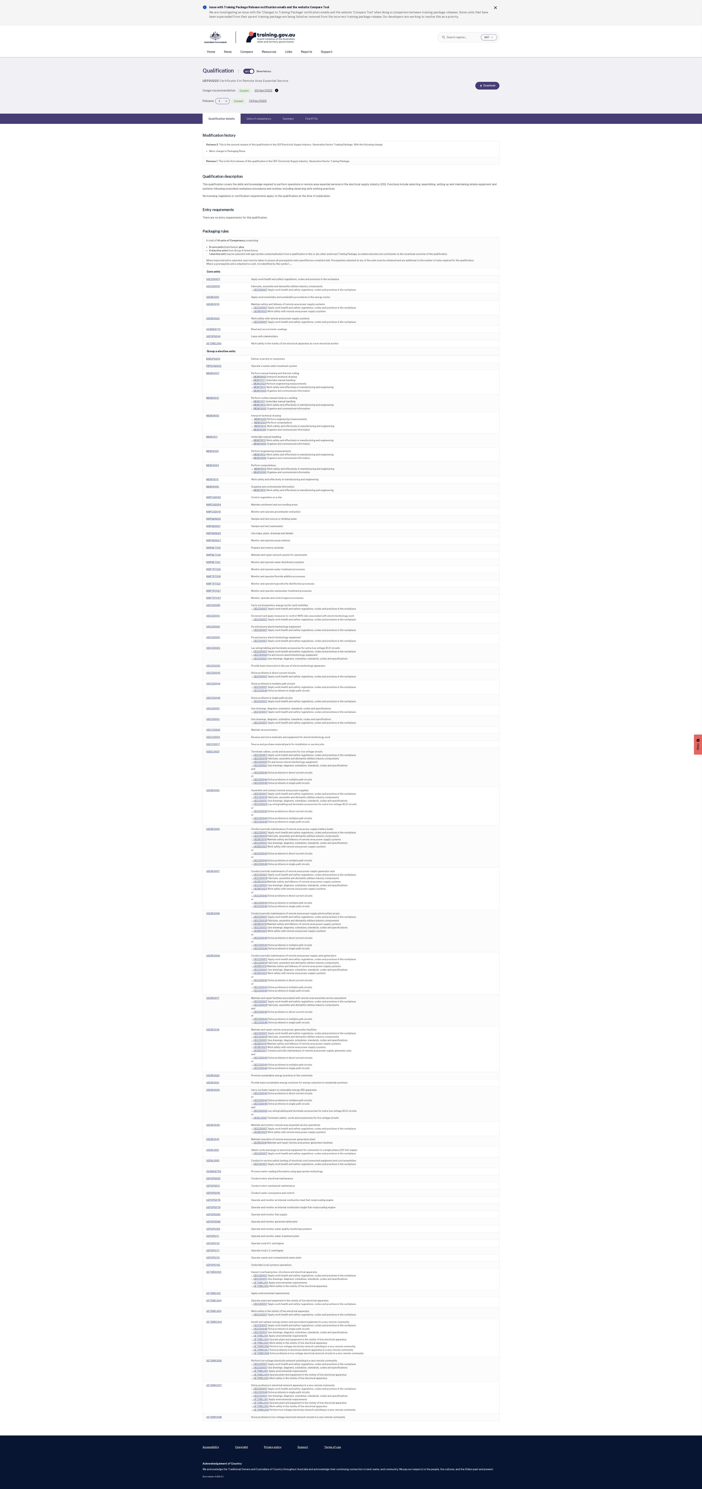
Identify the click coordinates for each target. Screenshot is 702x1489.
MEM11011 (259, 380)
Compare (246, 52)
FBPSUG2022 (213, 366)
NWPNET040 (213, 555)
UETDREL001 (261, 1282)
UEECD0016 (213, 616)
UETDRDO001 (214, 1272)
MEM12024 (260, 422)
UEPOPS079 (213, 1207)
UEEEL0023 (212, 751)
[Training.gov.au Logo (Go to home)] (265, 37)
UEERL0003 (212, 1160)
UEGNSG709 (213, 1171)
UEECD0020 (213, 626)
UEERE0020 (213, 1075)
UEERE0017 (212, 998)
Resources (269, 52)
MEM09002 (260, 376)
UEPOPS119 (213, 1257)
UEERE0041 (212, 1139)
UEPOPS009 (213, 1178)
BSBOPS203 (213, 358)
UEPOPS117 (213, 1250)
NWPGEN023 (213, 533)
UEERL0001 (212, 1150)
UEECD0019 (213, 286)
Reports (306, 52)
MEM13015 (260, 387)
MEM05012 (212, 398)
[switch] (248, 71)
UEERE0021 (212, 1082)
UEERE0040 (213, 1125)
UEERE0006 (213, 829)
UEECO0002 (213, 730)
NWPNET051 (213, 562)
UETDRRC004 (214, 1322)
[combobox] (462, 37)
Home (211, 52)
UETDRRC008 (261, 1353)
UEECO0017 (213, 744)
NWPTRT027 (213, 590)
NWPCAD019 (213, 511)
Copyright (241, 1447)
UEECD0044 (213, 683)
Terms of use (332, 1447)
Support (326, 52)
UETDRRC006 (261, 1346)
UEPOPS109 (213, 1229)
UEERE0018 (212, 1029)
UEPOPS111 (212, 1236)
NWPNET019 (213, 547)
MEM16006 (260, 390)
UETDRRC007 (261, 1350)
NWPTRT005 (213, 569)
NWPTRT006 (213, 576)
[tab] (222, 119)
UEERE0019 (212, 304)
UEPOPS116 (213, 1243)
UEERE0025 (213, 1090)
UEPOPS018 (213, 1193)
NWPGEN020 (213, 519)
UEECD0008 (213, 605)
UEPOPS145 (213, 1265)
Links (288, 52)
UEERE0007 (213, 871)
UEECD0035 (213, 665)
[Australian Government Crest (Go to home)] (219, 37)
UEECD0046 (261, 690)
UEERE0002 (213, 790)
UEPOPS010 (213, 1185)
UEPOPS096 (213, 1214)
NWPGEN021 (213, 526)
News (228, 52)
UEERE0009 (213, 955)
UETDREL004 (213, 1300)
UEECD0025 (213, 648)
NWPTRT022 (213, 583)
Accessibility (211, 1447)
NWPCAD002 (213, 497)
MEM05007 (212, 373)
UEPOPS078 (213, 1200)
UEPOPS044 (213, 336)
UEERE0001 (212, 297)
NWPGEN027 (213, 540)
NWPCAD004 (213, 504)
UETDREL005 (261, 1286)
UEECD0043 (213, 673)
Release (208, 101)
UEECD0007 (213, 279)
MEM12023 (260, 383)
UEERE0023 (260, 311)
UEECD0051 (260, 658)
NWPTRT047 (213, 598)
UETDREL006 (213, 343)
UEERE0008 (213, 913)
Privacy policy (272, 1447)
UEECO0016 (213, 737)
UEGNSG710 (213, 329)
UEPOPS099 (213, 1221)
